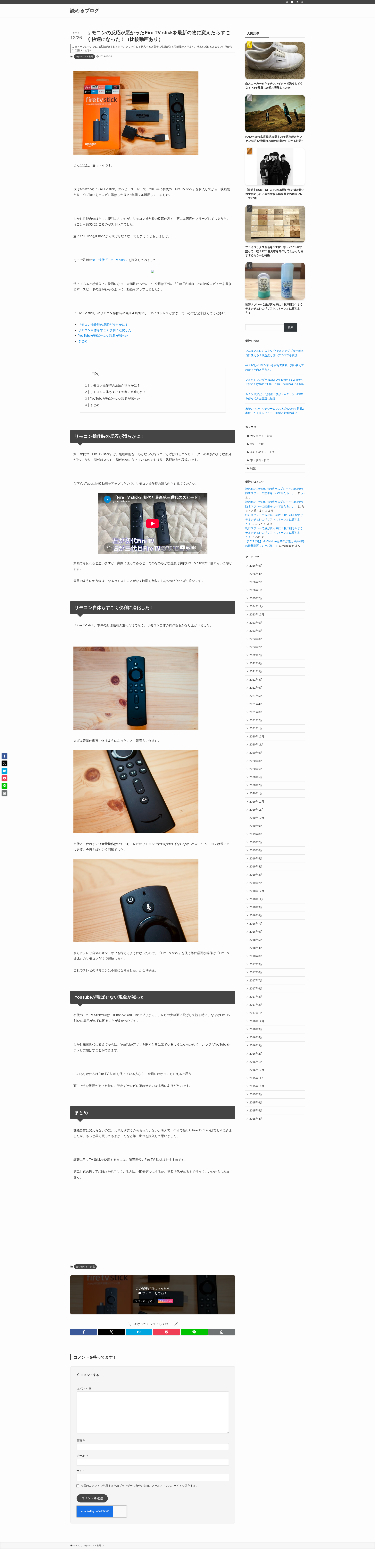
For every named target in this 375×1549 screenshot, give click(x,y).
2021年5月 (256, 695)
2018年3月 (256, 956)
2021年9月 (256, 671)
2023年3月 (256, 638)
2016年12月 (256, 1021)
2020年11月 (256, 744)
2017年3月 (256, 996)
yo (303, 493)
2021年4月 (256, 704)
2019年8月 (256, 834)
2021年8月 (256, 679)
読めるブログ (84, 10)
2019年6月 (256, 850)
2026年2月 (256, 582)
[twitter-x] (286, 2)
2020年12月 (256, 736)
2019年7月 (256, 842)
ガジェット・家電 (84, 56)
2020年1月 (256, 793)
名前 (81, 1440)
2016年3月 (256, 1045)
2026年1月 (256, 590)
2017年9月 (256, 964)
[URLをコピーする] (221, 1332)
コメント (84, 1388)
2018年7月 (256, 923)
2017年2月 (256, 1004)
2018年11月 (256, 899)
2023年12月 (256, 614)
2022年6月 (256, 663)
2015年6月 (256, 1102)
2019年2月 (256, 882)
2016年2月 (256, 1053)
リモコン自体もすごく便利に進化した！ (106, 330)
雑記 (253, 468)
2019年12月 (256, 801)
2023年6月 (256, 622)
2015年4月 (256, 1118)
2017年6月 (256, 988)
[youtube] (292, 2)
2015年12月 (256, 1069)
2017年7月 (256, 980)
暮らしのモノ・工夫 (262, 452)
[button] (83, 1332)
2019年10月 (256, 817)
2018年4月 (256, 947)
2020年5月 (256, 777)
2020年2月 (256, 785)
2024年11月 (256, 606)
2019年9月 (256, 825)
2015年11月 (256, 1078)
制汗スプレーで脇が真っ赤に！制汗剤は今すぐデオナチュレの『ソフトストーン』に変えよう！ (274, 519)
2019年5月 (256, 858)
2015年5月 (256, 1110)
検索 (290, 327)
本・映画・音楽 (259, 460)
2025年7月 (256, 598)
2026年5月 (256, 565)
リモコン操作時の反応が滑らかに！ (103, 324)
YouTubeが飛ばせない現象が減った (103, 335)
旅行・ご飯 (257, 444)
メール (82, 1455)
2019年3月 (256, 874)
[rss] (297, 2)
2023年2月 (256, 646)
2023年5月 (256, 630)
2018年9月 (256, 907)
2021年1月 (256, 728)
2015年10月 (256, 1086)
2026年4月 (256, 573)
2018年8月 (256, 915)
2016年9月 (256, 1029)
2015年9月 (256, 1094)
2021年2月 (256, 720)
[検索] (302, 2)
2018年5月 (256, 939)
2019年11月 (256, 809)
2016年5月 (256, 1037)
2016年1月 (256, 1061)
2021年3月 (256, 712)
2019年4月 (256, 866)
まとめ (83, 341)
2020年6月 (256, 768)
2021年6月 (256, 687)
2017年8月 (256, 972)
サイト (81, 1470)
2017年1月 (256, 1012)
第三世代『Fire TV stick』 (110, 260)
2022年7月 (256, 655)
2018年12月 (256, 890)
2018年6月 (256, 931)
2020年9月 (256, 752)
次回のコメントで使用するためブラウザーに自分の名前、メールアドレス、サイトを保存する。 (139, 1485)
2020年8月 (256, 760)
